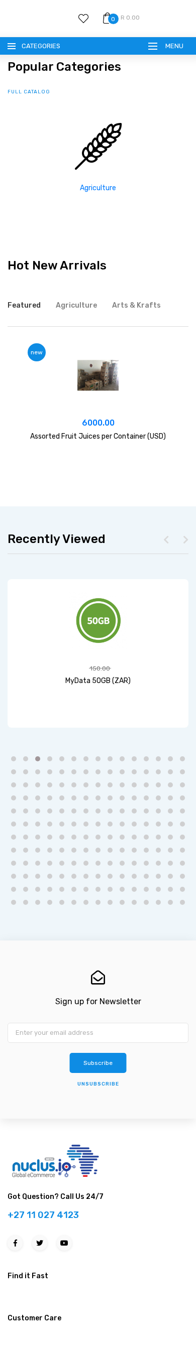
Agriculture (98, 188)
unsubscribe (98, 1084)
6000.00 (98, 423)
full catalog (29, 92)
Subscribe (98, 1062)
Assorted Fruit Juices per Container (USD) (98, 436)
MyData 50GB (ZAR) (98, 680)
